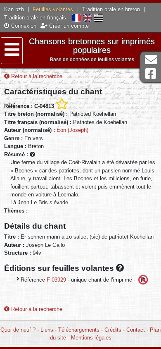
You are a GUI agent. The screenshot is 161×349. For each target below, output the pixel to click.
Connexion (22, 26)
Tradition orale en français (35, 17)
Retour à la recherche (35, 76)
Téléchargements (78, 330)
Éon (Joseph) (72, 130)
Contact (135, 330)
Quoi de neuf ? (18, 330)
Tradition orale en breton (111, 9)
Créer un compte (68, 26)
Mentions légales (91, 338)
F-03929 (56, 280)
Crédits (112, 330)
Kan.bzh (14, 9)
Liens (46, 330)
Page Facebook (150, 74)
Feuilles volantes (53, 9)
